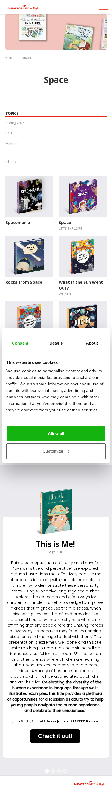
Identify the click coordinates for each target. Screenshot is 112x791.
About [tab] (92, 343)
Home (9, 57)
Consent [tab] (20, 343)
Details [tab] (56, 343)
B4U (8, 133)
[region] (56, 620)
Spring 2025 (14, 122)
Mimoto (11, 143)
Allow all (56, 433)
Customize (53, 451)
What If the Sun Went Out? (81, 284)
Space (65, 222)
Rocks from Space (23, 282)
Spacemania (17, 222)
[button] (47, 771)
